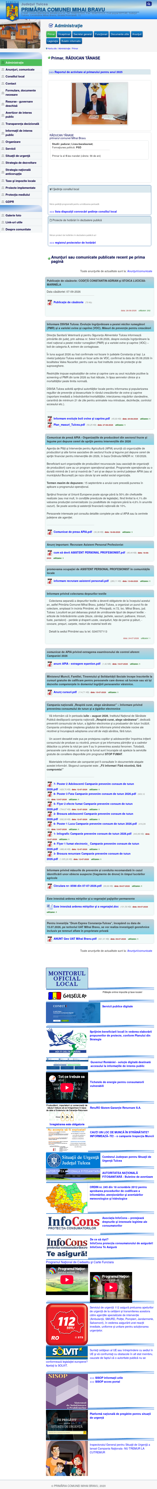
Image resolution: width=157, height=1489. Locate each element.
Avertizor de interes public (19, 114)
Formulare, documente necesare (21, 92)
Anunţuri (136, 34)
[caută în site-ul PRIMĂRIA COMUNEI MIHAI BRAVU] (149, 3)
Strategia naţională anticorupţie (18, 172)
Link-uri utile (14, 222)
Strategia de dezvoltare (21, 162)
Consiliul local (15, 76)
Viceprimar (64, 34)
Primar (51, 34)
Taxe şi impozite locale (21, 181)
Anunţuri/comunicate (139, 271)
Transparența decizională (22, 124)
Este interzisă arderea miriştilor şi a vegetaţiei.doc (86, 906)
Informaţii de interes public (19, 132)
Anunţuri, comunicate (20, 69)
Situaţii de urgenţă (18, 156)
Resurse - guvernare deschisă (19, 103)
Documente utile (120, 34)
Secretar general (83, 34)
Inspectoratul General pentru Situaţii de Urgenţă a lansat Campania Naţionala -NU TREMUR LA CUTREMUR (120, 1448)
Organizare (13, 142)
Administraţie (15, 62)
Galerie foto (13, 215)
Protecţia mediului (18, 194)
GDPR (10, 202)
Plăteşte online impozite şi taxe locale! (122, 992)
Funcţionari (101, 34)
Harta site (52, 48)
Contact (11, 83)
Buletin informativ (71, 41)
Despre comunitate (18, 229)
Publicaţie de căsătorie (68, 302)
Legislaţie (52, 41)
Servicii (11, 148)
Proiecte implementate (20, 188)
